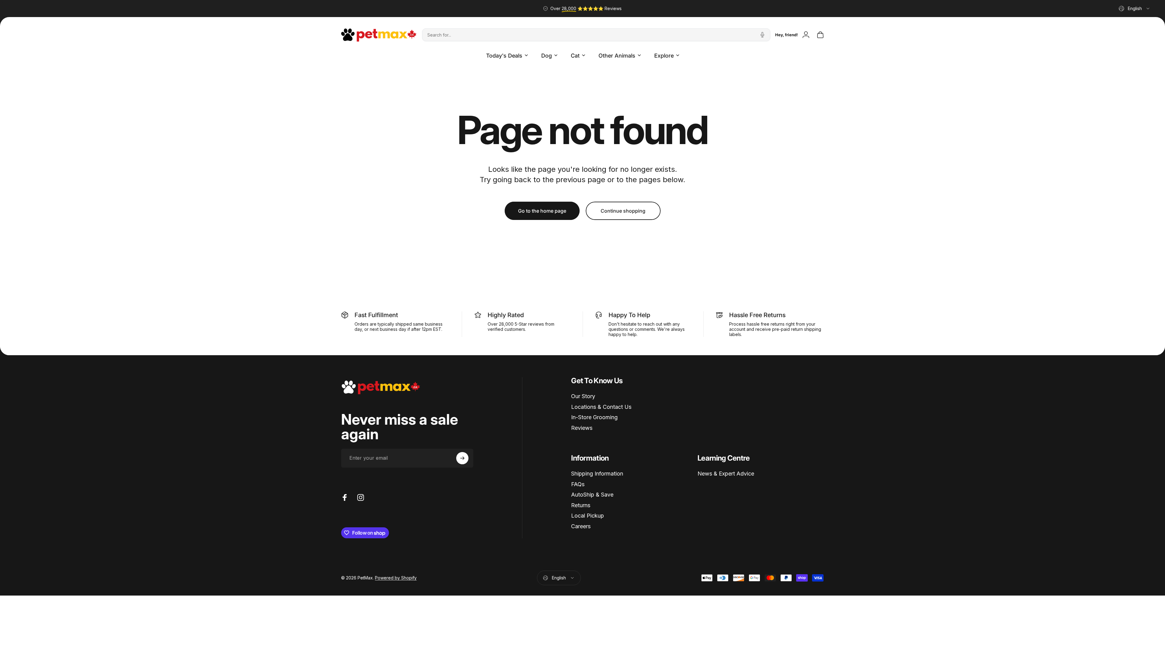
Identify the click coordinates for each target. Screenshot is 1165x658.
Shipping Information (597, 473)
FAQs (577, 484)
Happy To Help (629, 315)
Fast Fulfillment (376, 315)
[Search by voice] (762, 35)
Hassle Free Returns (757, 315)
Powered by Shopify (396, 577)
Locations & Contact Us (601, 407)
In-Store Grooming (594, 417)
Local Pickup (587, 515)
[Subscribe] (462, 458)
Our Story (583, 396)
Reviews (581, 428)
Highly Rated (506, 315)
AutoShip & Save (592, 494)
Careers (581, 526)
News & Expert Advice (725, 473)
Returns (580, 505)
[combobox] (1134, 8)
